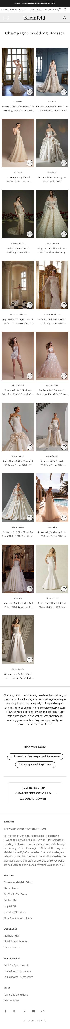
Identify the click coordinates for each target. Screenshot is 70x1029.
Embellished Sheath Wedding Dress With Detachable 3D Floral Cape (18, 250)
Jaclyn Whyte (18, 385)
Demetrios (52, 527)
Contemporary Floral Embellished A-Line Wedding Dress (18, 179)
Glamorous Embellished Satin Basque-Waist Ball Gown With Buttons (18, 676)
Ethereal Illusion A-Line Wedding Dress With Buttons (52, 534)
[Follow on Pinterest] (24, 1011)
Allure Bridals (52, 598)
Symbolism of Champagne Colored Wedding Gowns (33, 793)
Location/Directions (15, 912)
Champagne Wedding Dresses (35, 764)
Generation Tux (12, 947)
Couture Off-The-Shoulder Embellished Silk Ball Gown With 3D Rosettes (18, 534)
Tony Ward (52, 101)
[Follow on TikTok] (43, 1011)
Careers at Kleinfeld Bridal (18, 882)
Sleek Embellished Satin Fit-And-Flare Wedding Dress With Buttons (52, 605)
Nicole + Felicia (18, 243)
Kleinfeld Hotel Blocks (15, 941)
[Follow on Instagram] (15, 1011)
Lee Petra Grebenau (18, 314)
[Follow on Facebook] (5, 1011)
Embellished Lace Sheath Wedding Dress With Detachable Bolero (52, 321)
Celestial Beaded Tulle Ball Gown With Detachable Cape (18, 605)
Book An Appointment (16, 965)
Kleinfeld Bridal (9, 10)
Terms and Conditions (16, 994)
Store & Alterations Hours (18, 918)
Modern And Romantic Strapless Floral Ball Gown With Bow (52, 392)
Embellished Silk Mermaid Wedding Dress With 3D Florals (18, 463)
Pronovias (52, 172)
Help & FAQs (10, 906)
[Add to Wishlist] (29, 92)
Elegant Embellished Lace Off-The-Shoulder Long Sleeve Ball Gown (52, 250)
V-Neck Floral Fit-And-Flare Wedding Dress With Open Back (18, 109)
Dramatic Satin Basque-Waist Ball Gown (52, 179)
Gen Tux (54, 10)
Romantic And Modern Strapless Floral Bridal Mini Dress (18, 392)
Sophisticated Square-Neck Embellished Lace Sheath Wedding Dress (18, 321)
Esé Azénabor (18, 456)
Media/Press (11, 888)
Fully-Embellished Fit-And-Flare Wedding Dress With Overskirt (52, 109)
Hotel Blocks (42, 10)
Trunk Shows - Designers (17, 971)
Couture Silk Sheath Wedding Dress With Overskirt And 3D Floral (52, 463)
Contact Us (10, 900)
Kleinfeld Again (26, 10)
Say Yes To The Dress (15, 894)
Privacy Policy (11, 1000)
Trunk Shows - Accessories (18, 977)
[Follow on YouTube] (33, 1011)
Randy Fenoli (18, 101)
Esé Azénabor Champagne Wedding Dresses (35, 756)
